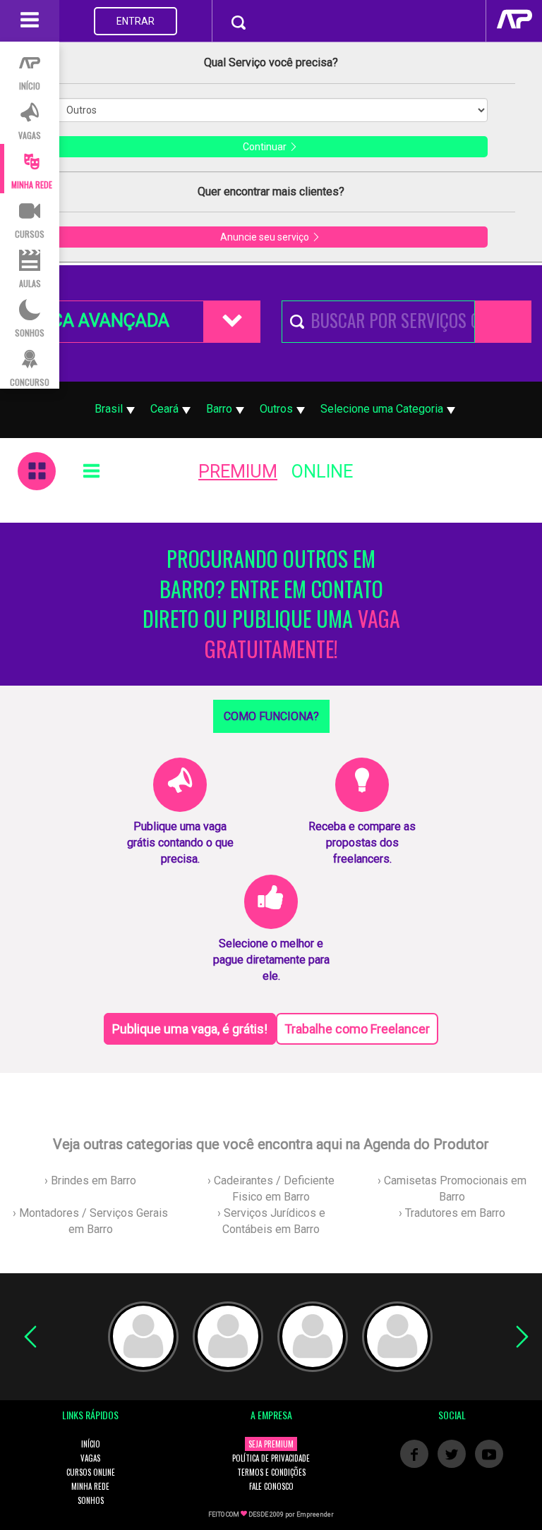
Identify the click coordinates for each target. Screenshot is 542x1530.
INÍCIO (90, 1444)
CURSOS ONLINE (90, 1472)
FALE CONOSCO (271, 1486)
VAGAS (90, 1458)
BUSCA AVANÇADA (93, 320)
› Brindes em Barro (90, 1180)
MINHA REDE (90, 1486)
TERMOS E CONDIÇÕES (271, 1472)
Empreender (315, 1514)
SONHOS (91, 1500)
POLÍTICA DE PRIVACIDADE (271, 1458)
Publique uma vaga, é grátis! (189, 1028)
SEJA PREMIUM (271, 1444)
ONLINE (322, 471)
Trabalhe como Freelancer (357, 1028)
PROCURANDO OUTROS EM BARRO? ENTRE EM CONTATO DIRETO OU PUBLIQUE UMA (271, 604)
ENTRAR (135, 21)
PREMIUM (237, 471)
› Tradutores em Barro (452, 1213)
